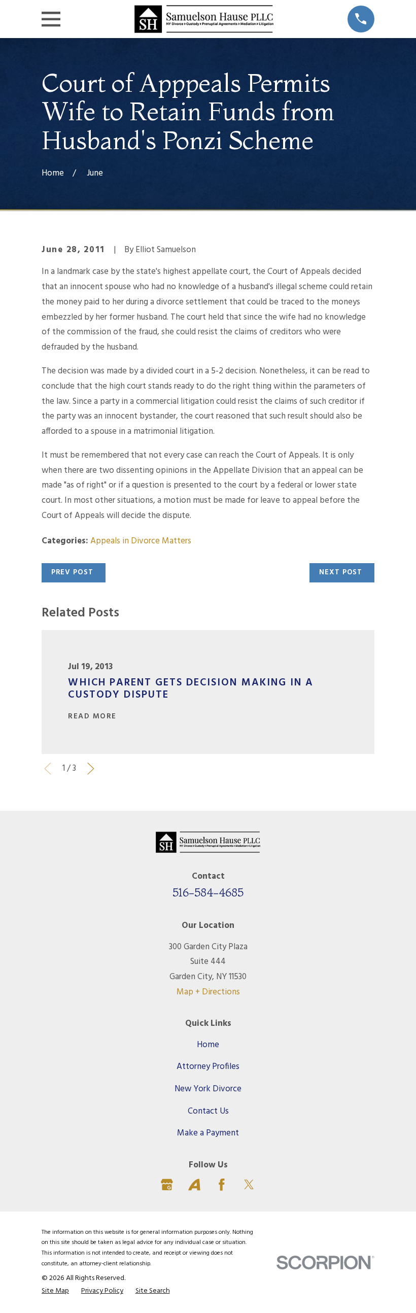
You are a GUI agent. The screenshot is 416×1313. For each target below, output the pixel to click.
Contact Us (208, 1111)
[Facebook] (222, 1185)
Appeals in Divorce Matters (140, 541)
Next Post (340, 572)
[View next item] (91, 769)
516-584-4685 (208, 892)
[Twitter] (249, 1185)
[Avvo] (194, 1185)
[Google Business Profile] (167, 1185)
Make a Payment (208, 1133)
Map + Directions (208, 992)
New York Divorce (208, 1089)
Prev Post (72, 572)
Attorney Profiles (208, 1067)
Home (208, 1045)
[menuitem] (55, 1291)
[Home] (203, 19)
